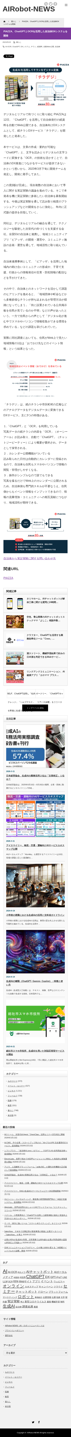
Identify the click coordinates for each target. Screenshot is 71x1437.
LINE (64, 1277)
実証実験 (13, 1301)
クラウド (58, 1286)
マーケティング (10, 1297)
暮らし (18, 42)
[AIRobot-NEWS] (29, 9)
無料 (62, 1302)
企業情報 (47, 1297)
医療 (10, 1100)
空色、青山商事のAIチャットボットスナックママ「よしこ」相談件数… (46, 619)
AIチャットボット (40, 1272)
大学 (63, 1297)
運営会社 (9, 1335)
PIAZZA (8, 578)
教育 (10, 1105)
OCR (10, 1281)
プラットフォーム (58, 1292)
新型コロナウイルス (35, 1301)
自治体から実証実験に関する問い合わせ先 (29, 558)
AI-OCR (8, 47)
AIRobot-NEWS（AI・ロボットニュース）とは (24, 1326)
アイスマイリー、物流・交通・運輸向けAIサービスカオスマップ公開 (33, 1183)
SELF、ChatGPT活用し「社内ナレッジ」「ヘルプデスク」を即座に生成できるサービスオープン (21, 695)
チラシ (33, 47)
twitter (51, 4)
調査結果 (27, 1306)
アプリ (36, 1281)
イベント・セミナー (16, 1086)
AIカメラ (22, 1272)
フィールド (12, 1096)
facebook (55, 4)
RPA (15, 1281)
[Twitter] (32, 1421)
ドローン (43, 1291)
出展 (54, 1297)
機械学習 (56, 1302)
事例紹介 (38, 1297)
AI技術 (16, 1277)
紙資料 (39, 47)
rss (46, 4)
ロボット (26, 1296)
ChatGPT (16, 47)
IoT (60, 1277)
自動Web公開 (48, 47)
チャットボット (26, 1291)
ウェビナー (59, 1281)
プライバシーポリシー (14, 1330)
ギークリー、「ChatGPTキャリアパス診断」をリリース (49, 695)
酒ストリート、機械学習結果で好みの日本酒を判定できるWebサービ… (46, 655)
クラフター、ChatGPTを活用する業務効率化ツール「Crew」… (45, 637)
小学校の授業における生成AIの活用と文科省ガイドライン (35, 915)
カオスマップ (31, 1286)
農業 (36, 1307)
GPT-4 (54, 1277)
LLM (5, 1281)
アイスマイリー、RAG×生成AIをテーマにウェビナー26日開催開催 (32, 1191)
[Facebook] (38, 1421)
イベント (47, 1281)
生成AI (9, 1306)
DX (47, 1277)
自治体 (57, 47)
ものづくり (12, 1081)
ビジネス (11, 1091)
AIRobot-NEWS (33, 1433)
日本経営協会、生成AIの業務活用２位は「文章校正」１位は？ (30, 1175)
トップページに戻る (35, 708)
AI (5, 1271)
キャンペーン (46, 1286)
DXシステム (25, 47)
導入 (22, 1302)
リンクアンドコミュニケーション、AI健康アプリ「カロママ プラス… (46, 673)
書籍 (49, 1302)
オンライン (13, 1286)
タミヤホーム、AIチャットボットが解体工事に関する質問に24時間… (46, 600)
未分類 (10, 1115)
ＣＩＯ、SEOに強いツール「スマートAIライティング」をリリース (32, 1223)
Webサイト (25, 1281)
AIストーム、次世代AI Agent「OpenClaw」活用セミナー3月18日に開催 (34, 1134)
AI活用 (23, 1277)
